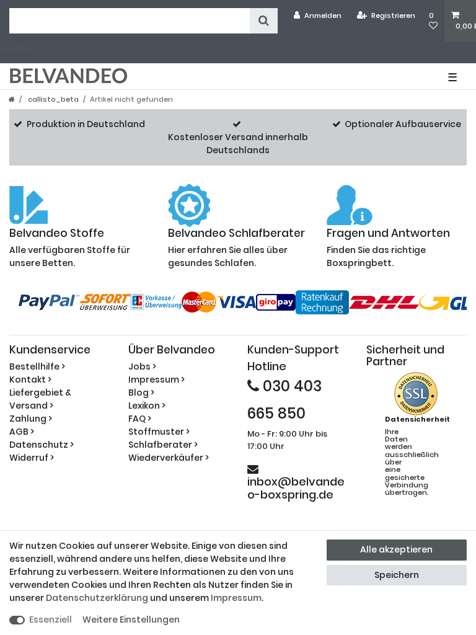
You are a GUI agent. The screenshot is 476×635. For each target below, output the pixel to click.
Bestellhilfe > (37, 366)
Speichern (396, 575)
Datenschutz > (41, 444)
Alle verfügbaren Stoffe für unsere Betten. (69, 248)
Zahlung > (30, 418)
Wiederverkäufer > (168, 457)
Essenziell (50, 619)
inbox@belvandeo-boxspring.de (296, 488)
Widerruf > (31, 457)
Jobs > (142, 366)
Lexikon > (146, 405)
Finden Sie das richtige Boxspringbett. (388, 248)
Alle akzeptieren (396, 549)
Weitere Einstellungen (131, 619)
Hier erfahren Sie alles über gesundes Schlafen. (236, 248)
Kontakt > (30, 379)
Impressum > (156, 379)
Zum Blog (17, 48)
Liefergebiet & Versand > (40, 399)
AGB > (21, 431)
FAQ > (139, 418)
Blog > (141, 392)
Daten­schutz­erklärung (97, 598)
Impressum (236, 598)
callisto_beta (52, 99)
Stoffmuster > (159, 431)
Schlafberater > (163, 444)
